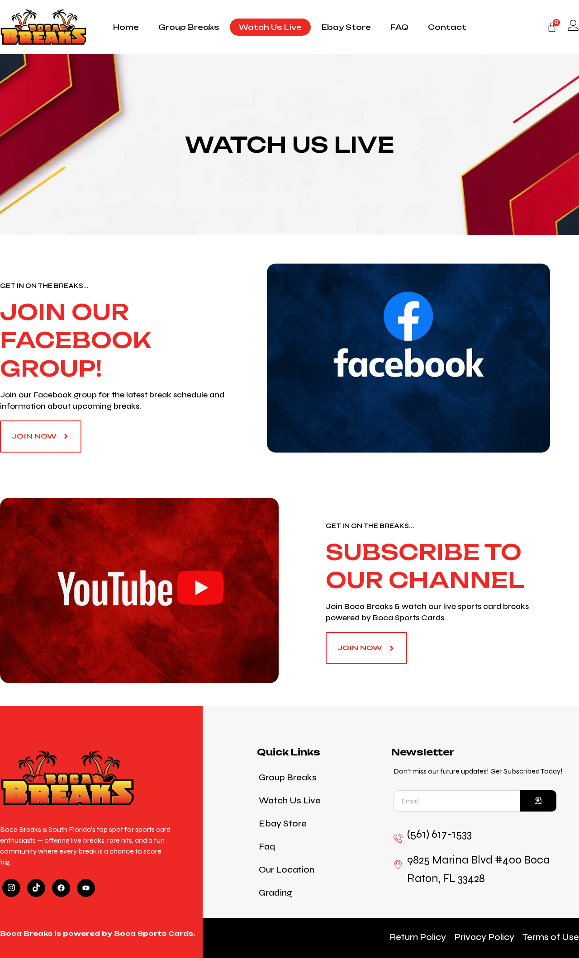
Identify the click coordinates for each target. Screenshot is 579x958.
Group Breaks (188, 27)
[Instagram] (11, 888)
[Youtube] (86, 888)
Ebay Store (346, 27)
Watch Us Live (270, 27)
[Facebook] (61, 888)
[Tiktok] (36, 888)
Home (126, 27)
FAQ (399, 27)
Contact (447, 27)
